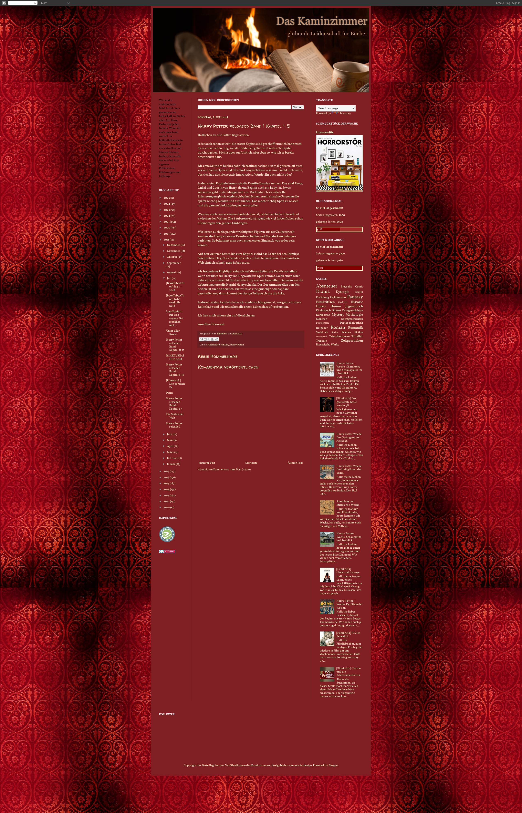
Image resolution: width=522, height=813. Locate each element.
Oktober (172, 257)
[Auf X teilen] (209, 339)
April (170, 446)
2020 (167, 228)
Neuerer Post (207, 463)
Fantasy (225, 345)
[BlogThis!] (205, 339)
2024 (167, 204)
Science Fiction (352, 332)
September (174, 263)
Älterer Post (295, 463)
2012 (167, 501)
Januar (171, 464)
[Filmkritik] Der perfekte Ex (175, 384)
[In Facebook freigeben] (213, 339)
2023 (167, 210)
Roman (338, 327)
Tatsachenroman (339, 337)
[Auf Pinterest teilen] (217, 339)
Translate (345, 114)
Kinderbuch (323, 311)
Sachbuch (322, 332)
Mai (170, 440)
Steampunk (321, 336)
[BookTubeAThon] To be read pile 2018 (175, 301)
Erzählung (322, 298)
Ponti (169, 393)
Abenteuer (213, 345)
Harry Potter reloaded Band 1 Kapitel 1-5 (174, 404)
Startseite (251, 463)
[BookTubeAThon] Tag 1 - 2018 (175, 286)
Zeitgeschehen (352, 340)
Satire (335, 332)
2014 (167, 489)
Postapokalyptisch (351, 323)
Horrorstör (325, 132)
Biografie (346, 287)
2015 (167, 484)
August (172, 272)
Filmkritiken (325, 302)
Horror (321, 306)
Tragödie (321, 341)
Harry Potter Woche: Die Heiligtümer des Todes (349, 469)
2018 (167, 240)
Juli (169, 278)
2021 (167, 222)
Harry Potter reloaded (174, 425)
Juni (170, 434)
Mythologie (354, 314)
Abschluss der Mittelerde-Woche (347, 503)
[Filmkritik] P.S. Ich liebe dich (348, 634)
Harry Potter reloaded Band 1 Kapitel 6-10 (175, 370)
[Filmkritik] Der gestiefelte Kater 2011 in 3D (346, 402)
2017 (167, 471)
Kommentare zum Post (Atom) (232, 470)
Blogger (333, 765)
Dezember (174, 245)
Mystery (338, 314)
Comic (359, 287)
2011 (166, 507)
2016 (167, 478)
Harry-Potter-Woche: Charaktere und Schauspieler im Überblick (349, 368)
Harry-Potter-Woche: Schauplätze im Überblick (348, 537)
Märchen (321, 319)
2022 (167, 216)
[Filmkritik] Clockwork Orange (348, 571)
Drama (323, 291)
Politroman (322, 323)
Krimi (336, 310)
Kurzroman (323, 315)
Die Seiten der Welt (175, 416)
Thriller (357, 336)
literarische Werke (327, 345)
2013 (167, 496)
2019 (167, 234)
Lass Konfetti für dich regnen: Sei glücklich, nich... (174, 318)
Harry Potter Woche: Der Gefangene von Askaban (349, 437)
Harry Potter (237, 345)
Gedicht (342, 302)
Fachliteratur (338, 298)
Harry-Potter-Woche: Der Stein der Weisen (349, 604)
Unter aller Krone (173, 332)
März (170, 452)
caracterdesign (302, 765)
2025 (167, 198)
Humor (336, 306)
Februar (172, 458)
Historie (357, 302)
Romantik (355, 327)
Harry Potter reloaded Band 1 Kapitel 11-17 (175, 345)
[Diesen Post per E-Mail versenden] (201, 339)
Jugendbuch (354, 306)
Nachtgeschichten (352, 319)
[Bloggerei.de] (167, 552)
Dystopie (342, 292)
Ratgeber (322, 328)
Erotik (359, 292)
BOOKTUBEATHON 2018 (175, 357)
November (174, 251)
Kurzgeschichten (352, 311)
